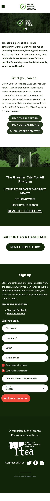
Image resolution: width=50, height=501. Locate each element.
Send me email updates (16, 365)
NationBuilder (30, 477)
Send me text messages (16, 371)
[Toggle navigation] (3, 6)
